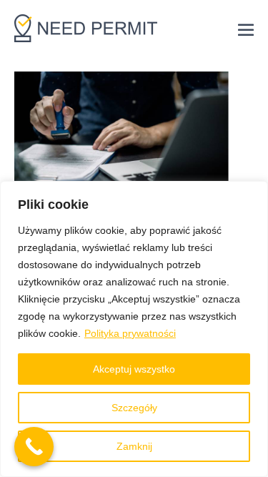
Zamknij (134, 446)
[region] (134, 329)
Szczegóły (134, 407)
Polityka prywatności (130, 333)
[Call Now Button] (34, 446)
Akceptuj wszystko (134, 369)
